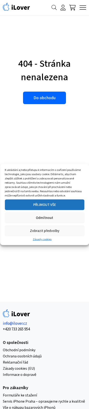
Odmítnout (44, 217)
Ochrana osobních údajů (22, 356)
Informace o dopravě (19, 374)
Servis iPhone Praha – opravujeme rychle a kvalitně (44, 401)
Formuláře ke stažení (20, 395)
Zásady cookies (42, 239)
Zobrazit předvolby (44, 230)
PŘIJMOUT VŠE (44, 204)
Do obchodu (44, 98)
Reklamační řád (15, 362)
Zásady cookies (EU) (19, 368)
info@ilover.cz (15, 323)
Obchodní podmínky (19, 350)
